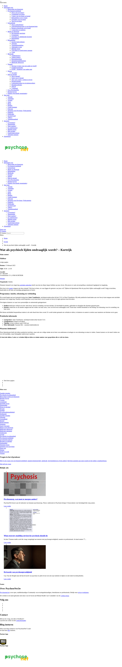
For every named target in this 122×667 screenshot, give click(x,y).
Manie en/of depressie (6, 427)
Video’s (10, 117)
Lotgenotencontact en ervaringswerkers (23, 83)
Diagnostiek (3, 405)
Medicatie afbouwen (17, 62)
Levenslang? (11, 122)
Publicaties (11, 114)
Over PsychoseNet (13, 90)
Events (6, 242)
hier (9, 630)
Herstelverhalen (16, 81)
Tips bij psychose (16, 21)
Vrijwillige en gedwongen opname (21, 50)
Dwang (2, 409)
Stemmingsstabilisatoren (18, 61)
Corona (2, 400)
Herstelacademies (16, 85)
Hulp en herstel (12, 74)
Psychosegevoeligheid (14, 11)
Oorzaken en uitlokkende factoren (21, 37)
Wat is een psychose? (17, 12)
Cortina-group (65, 596)
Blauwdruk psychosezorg (15, 9)
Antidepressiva (15, 55)
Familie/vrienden (5, 393)
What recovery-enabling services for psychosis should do (26, 536)
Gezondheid (3, 419)
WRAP (13, 86)
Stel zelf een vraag (5, 464)
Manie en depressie (13, 31)
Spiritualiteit (3, 443)
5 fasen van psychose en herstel (20, 16)
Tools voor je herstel (17, 78)
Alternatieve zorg (16, 47)
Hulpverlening (4, 422)
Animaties (11, 98)
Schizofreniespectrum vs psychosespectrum (24, 26)
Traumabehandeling (17, 45)
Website (2, 278)
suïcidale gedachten (26, 285)
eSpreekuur (7, 136)
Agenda (10, 97)
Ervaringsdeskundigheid (7, 412)
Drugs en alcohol (5, 407)
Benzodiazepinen (16, 59)
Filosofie (2, 417)
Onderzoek (3, 433)
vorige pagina (4, 262)
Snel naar (6, 95)
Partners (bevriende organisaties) (17, 93)
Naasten (10, 64)
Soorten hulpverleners (18, 42)
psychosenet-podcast (6, 439)
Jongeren (6, 121)
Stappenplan (11, 124)
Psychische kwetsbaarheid (8, 395)
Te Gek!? (14, 73)
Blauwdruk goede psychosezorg (9, 397)
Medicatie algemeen (6, 431)
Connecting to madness (18, 30)
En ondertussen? (13, 128)
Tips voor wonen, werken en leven (21, 79)
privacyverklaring (83, 592)
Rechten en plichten (6, 441)
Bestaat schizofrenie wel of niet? (21, 28)
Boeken (10, 105)
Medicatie (11, 54)
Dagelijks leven (4, 403)
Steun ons (3, 229)
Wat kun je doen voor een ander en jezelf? (24, 66)
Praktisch (10, 112)
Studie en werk (4, 452)
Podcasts (10, 109)
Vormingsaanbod (13, 119)
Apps (9, 102)
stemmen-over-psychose (7, 446)
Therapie (14, 43)
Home (6, 6)
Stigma (10, 71)
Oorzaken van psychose (18, 19)
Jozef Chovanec (5, 426)
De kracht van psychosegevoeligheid (18, 572)
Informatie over (8, 7)
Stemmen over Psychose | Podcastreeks (19, 110)
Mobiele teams (15, 49)
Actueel (10, 100)
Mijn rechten (11, 131)
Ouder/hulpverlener (13, 133)
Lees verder (7, 506)
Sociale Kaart (12, 116)
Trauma (2, 453)
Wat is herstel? (15, 76)
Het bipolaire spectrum (18, 33)
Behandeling (15, 38)
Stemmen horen (4, 445)
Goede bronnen (12, 107)
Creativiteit (3, 402)
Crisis (13, 52)
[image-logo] (3, 642)
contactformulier (21, 620)
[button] (61, 229)
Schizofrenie (11, 23)
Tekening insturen (13, 135)
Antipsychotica (15, 57)
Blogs (9, 104)
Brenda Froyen (12, 92)
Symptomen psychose (18, 14)
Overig (2, 434)
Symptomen (15, 35)
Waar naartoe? (12, 126)
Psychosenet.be (5, 592)
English (2, 410)
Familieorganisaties (17, 67)
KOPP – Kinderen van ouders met (21, 69)
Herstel (2, 421)
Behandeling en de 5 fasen (19, 18)
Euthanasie (3, 414)
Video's (10, 207)
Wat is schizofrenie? (17, 24)
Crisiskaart (14, 88)
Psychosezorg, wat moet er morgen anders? (20, 499)
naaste (11, 288)
